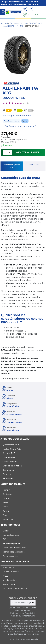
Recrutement (8, 470)
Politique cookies (10, 556)
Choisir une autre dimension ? (20, 126)
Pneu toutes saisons (11, 121)
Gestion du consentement (23, 616)
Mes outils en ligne (11, 535)
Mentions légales (22, 610)
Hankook (6, 498)
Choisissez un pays (22, 602)
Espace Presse (9, 457)
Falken (5, 502)
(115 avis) (25, 103)
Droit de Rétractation (12, 466)
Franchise (7, 474)
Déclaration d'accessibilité (14, 548)
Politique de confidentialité (22, 613)
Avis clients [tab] (34, 165)
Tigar (5, 515)
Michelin (6, 490)
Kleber (5, 507)
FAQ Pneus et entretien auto (15, 588)
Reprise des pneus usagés (14, 552)
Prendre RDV (8, 567)
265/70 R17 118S (14, 98)
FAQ (5, 539)
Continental (8, 494)
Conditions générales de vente (22, 608)
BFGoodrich (8, 519)
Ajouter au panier (27, 152)
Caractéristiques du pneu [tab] (11, 166)
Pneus (5, 576)
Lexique (6, 531)
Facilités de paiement (12, 543)
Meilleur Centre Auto (12, 449)
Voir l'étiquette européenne (17, 115)
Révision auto (9, 584)
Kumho (6, 511)
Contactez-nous (10, 461)
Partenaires (8, 478)
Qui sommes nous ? (11, 445)
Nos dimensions (10, 580)
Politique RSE (9, 453)
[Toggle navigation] (2, 12)
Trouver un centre (11, 572)
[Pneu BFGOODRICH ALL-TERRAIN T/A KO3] (18, 54)
